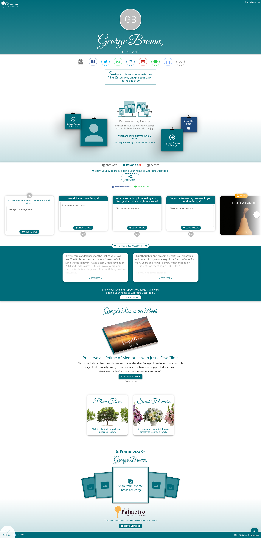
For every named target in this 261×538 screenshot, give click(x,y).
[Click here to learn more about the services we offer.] (130, 512)
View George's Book (130, 377)
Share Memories (132, 526)
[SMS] (155, 62)
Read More (95, 278)
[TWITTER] (105, 62)
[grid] (130, 128)
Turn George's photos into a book (134, 137)
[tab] (109, 165)
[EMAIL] (143, 62)
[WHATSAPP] (118, 62)
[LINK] (180, 62)
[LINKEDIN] (130, 62)
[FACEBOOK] (93, 62)
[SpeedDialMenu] (254, 531)
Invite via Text (143, 187)
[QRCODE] (80, 62)
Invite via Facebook (122, 187)
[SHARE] (168, 62)
